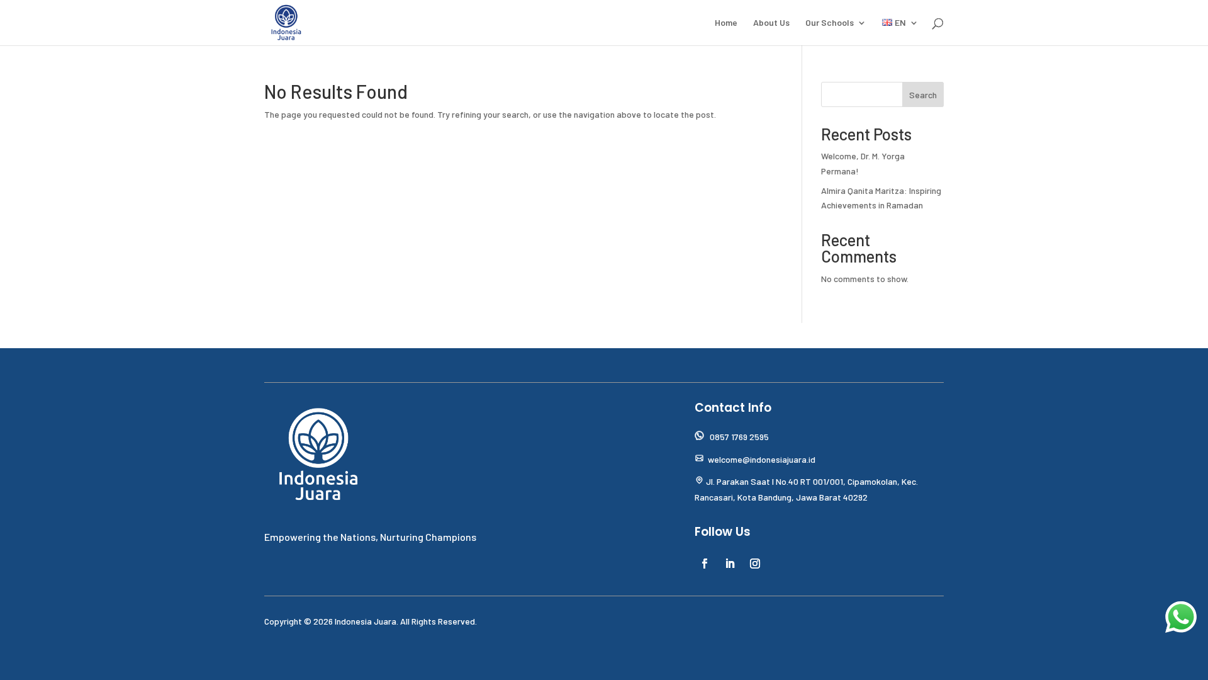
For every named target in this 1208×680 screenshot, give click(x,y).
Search (923, 94)
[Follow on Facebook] (705, 563)
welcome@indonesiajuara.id (761, 459)
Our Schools (829, 23)
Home (726, 23)
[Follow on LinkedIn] (730, 563)
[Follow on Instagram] (755, 563)
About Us (771, 23)
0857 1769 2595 (739, 436)
